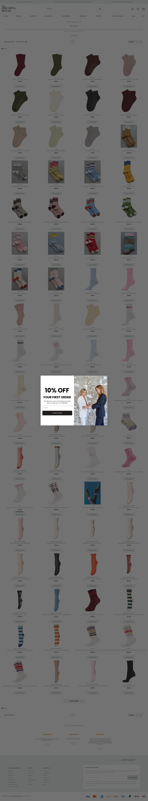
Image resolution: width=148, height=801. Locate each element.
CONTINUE (57, 413)
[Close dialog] (105, 377)
